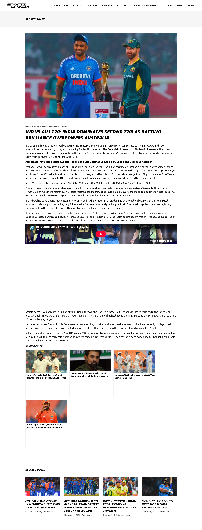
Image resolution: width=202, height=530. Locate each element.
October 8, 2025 (149, 511)
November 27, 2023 (33, 126)
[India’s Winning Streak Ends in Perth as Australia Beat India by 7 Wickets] (120, 486)
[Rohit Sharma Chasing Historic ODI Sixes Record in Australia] (159, 486)
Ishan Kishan (37, 174)
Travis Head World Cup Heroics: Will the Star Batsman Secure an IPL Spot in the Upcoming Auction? (95, 161)
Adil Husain (46, 126)
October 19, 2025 (111, 515)
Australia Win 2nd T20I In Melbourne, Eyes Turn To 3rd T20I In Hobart (42, 504)
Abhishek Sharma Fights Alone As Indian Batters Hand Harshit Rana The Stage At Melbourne (81, 506)
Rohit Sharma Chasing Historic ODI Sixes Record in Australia (158, 504)
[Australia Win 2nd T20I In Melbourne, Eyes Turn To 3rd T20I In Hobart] (42, 486)
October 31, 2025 (33, 511)
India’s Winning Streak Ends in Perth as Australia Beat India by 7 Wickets (119, 506)
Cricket (55, 126)
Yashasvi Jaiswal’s (35, 166)
